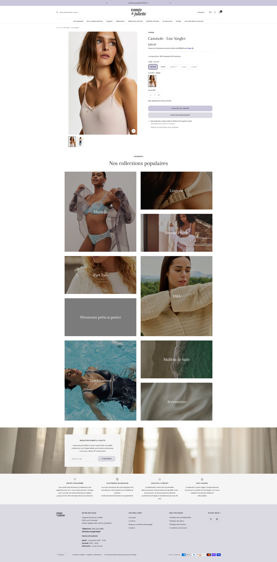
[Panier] (219, 12)
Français (201, 12)
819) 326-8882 (98, 529)
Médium (173, 67)
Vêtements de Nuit (135, 21)
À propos (132, 517)
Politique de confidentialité (180, 517)
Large (184, 67)
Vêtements (120, 21)
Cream (151, 32)
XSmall (153, 67)
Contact (132, 521)
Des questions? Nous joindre (159, 101)
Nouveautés (78, 21)
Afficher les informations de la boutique (164, 127)
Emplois (132, 528)
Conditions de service (178, 528)
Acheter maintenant (180, 115)
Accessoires (167, 21)
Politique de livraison (177, 524)
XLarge (194, 67)
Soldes (178, 21)
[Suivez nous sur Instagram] (217, 519)
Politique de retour (176, 521)
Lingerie (109, 21)
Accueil (58, 28)
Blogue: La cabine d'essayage (140, 524)
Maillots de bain (152, 21)
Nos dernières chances (194, 21)
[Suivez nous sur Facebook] (211, 519)
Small (163, 67)
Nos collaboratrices (95, 21)
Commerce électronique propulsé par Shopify (120, 555)
